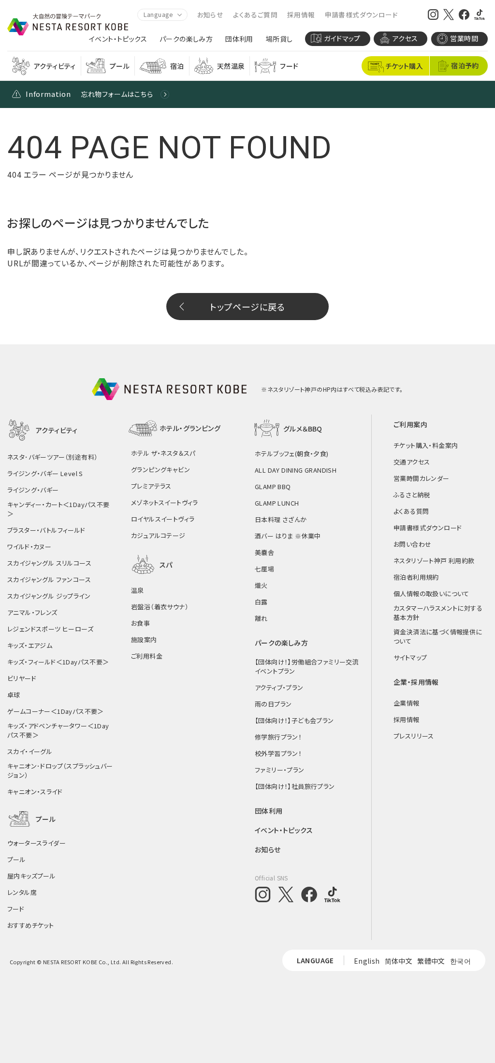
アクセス (405, 38)
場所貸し (279, 39)
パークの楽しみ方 (186, 39)
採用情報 (301, 14)
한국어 (460, 961)
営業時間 (464, 38)
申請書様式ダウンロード (361, 14)
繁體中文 (431, 961)
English (367, 961)
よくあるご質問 (255, 14)
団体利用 (239, 39)
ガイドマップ (342, 38)
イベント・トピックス (118, 39)
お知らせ (210, 14)
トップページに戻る (247, 306)
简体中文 (399, 961)
